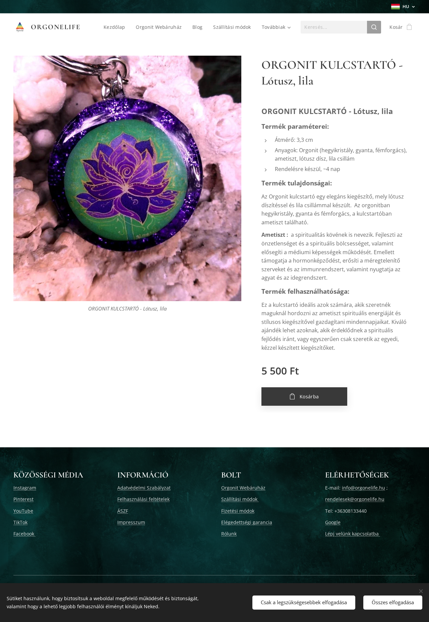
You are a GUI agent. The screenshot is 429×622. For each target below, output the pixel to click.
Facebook (24, 533)
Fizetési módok (237, 511)
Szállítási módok (240, 499)
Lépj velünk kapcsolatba (352, 533)
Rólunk (229, 533)
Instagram (24, 488)
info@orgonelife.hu (363, 488)
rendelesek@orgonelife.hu (354, 499)
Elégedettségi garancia (246, 522)
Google (333, 522)
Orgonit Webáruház (243, 488)
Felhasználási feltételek (143, 499)
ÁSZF (122, 511)
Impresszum (131, 522)
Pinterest (23, 499)
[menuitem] (116, 27)
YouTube (23, 511)
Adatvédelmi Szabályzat (144, 488)
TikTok (20, 522)
